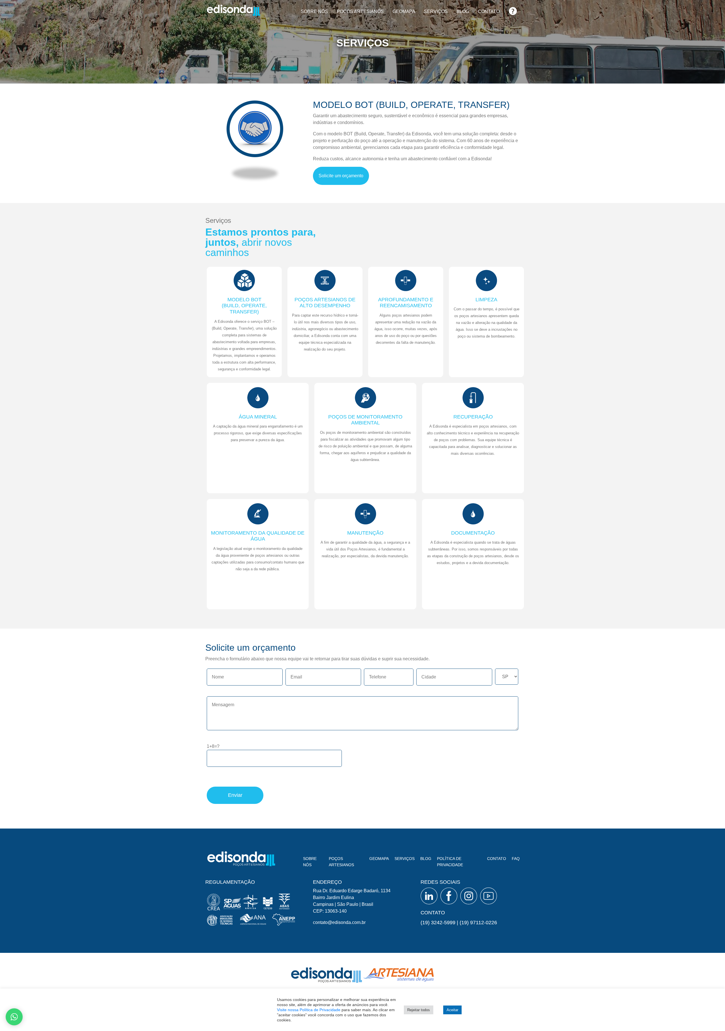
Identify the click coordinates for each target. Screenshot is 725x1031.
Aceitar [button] (452, 1010)
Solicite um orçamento (341, 175)
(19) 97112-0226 (478, 922)
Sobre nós (314, 11)
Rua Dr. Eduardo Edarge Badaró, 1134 (352, 890)
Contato (489, 11)
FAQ (512, 9)
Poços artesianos (360, 11)
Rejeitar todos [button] (418, 1010)
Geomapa (404, 11)
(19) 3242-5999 (438, 922)
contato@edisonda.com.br (339, 922)
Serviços (436, 11)
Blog (463, 11)
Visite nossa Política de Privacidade (308, 1009)
